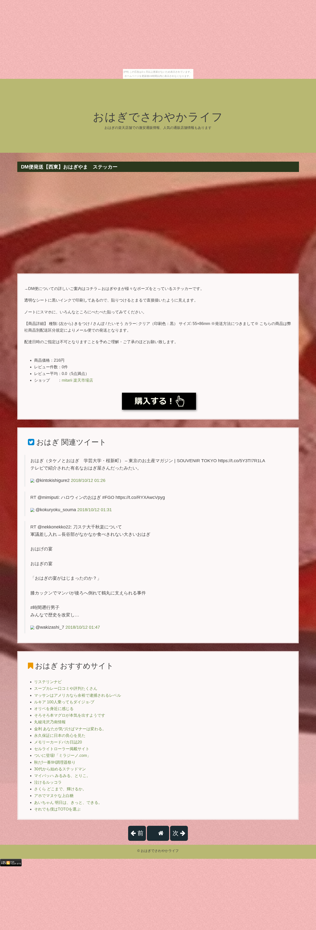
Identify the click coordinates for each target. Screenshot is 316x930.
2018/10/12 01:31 (94, 509)
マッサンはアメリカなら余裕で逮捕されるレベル (77, 695)
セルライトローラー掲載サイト (61, 749)
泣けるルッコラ (48, 782)
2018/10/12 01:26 (88, 480)
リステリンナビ (48, 682)
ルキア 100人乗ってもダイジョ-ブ (64, 702)
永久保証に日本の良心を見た (59, 735)
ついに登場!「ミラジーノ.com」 (62, 755)
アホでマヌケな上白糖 (54, 796)
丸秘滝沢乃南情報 (50, 722)
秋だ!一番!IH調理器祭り (55, 762)
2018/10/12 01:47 (82, 627)
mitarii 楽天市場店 (77, 380)
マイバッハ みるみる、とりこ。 (62, 776)
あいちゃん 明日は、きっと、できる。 (68, 802)
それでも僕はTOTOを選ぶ (57, 809)
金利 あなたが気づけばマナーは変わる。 (70, 729)
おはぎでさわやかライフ (158, 117)
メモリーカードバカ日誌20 (58, 742)
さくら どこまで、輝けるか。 (60, 789)
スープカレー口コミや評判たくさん (65, 688)
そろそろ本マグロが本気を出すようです (69, 715)
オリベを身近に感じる (54, 709)
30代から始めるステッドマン (60, 769)
